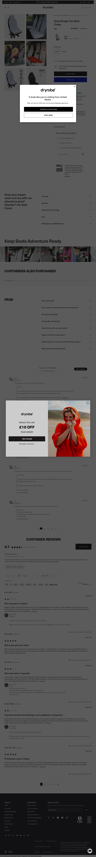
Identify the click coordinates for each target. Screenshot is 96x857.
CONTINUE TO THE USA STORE (48, 109)
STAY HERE (48, 115)
